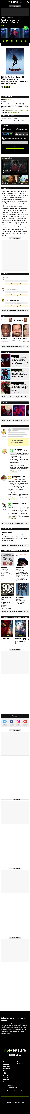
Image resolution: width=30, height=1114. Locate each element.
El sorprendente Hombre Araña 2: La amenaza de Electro (20, 640)
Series (5, 1071)
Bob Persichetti (18, 320)
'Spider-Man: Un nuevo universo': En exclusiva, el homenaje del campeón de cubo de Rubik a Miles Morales (19, 387)
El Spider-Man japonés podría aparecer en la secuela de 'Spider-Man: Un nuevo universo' (19, 374)
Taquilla (6, 1077)
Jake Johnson (17, 338)
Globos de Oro (13, 289)
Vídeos (5, 1073)
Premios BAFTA (13, 300)
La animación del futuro (18, 477)
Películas (10, 17)
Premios (6, 1075)
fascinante (18, 449)
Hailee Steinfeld (26, 339)
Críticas (6, 1080)
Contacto (20, 1064)
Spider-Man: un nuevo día (6, 639)
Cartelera (6, 1066)
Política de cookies (12, 1089)
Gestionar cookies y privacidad (15, 1091)
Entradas (6, 1082)
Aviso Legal (10, 1085)
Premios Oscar (13, 278)
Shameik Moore (4, 339)
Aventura (19, 106)
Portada (3, 17)
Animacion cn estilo (19, 503)
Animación (11, 106)
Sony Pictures (15, 112)
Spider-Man (8, 99)
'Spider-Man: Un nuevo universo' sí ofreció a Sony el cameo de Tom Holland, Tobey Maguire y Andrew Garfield (19, 360)
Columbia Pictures (13, 110)
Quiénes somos (22, 1062)
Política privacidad (12, 1087)
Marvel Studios (24, 110)
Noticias (6, 1064)
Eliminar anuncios (15, 6)
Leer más (15, 471)
